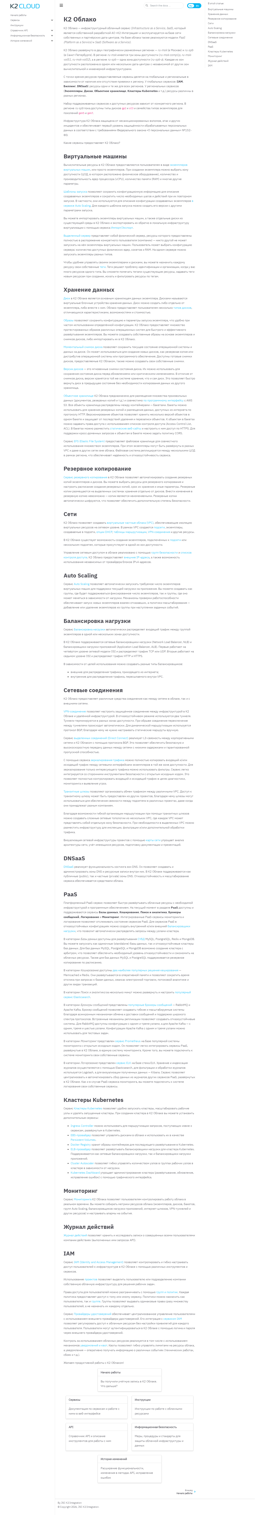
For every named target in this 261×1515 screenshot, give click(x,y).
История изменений (21, 40)
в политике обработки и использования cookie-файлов (140, 1504)
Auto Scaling (215, 28)
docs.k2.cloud (96, 1495)
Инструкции (16, 25)
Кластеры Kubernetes (220, 51)
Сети (211, 23)
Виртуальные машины (220, 9)
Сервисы (15, 20)
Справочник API (19, 30)
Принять (198, 1499)
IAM (210, 65)
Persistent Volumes (83, 1139)
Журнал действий (218, 60)
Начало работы (18, 15)
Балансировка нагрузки (221, 32)
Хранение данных (218, 14)
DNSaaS (212, 42)
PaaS (210, 46)
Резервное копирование (222, 18)
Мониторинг (215, 56)
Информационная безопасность (27, 35)
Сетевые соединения (220, 37)
